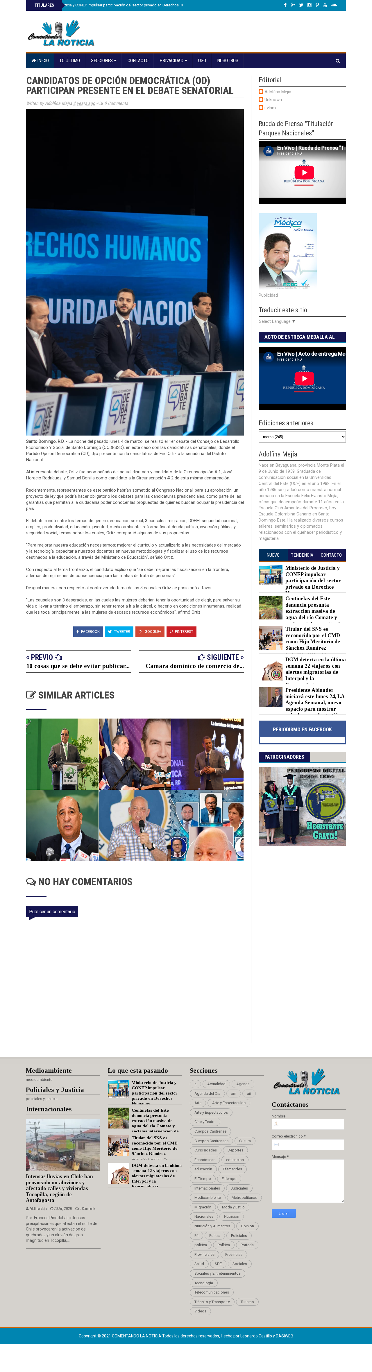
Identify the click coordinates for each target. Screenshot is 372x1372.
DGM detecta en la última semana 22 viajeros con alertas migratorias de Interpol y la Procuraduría (315, 672)
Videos (200, 1311)
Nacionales (203, 1216)
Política (224, 1245)
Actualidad (216, 1084)
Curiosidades (205, 1150)
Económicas (204, 1160)
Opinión (247, 1226)
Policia (214, 1235)
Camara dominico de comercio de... (195, 665)
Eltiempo (229, 1178)
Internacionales (207, 1188)
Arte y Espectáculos (211, 1112)
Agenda (243, 1084)
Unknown (273, 99)
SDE (218, 1264)
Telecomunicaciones (211, 1292)
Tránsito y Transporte (212, 1302)
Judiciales (239, 1188)
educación (203, 1169)
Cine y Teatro (205, 1122)
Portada (247, 1245)
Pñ (196, 1235)
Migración (202, 1207)
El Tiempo (202, 1178)
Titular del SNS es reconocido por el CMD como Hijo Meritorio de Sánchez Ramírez (312, 638)
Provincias (233, 1254)
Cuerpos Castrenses (211, 1141)
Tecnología (203, 1283)
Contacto (138, 60)
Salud (199, 1264)
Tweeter (121, 631)
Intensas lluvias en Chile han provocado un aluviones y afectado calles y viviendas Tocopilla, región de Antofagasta (59, 1188)
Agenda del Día (207, 1093)
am (233, 1093)
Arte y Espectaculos (229, 1103)
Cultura (245, 1141)
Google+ (152, 631)
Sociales (240, 1264)
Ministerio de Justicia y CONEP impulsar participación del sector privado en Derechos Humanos (114, 5)
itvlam (270, 107)
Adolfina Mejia (277, 91)
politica (200, 1245)
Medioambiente (207, 1197)
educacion (235, 1160)
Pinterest (183, 631)
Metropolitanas (244, 1197)
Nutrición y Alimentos (212, 1226)
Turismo (247, 1302)
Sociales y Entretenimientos (217, 1273)
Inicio (42, 60)
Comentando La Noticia (137, 1336)
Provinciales (204, 1254)
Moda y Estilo (233, 1207)
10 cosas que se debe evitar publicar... (78, 665)
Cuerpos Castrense (210, 1131)
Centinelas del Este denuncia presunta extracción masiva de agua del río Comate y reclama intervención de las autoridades (300, 614)
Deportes (235, 1150)
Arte (197, 1103)
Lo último (70, 60)
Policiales (239, 1235)
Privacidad (172, 60)
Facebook (90, 631)
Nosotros (227, 60)
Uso (202, 60)
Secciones (102, 60)
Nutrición (231, 1216)
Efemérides (232, 1169)
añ (249, 1093)
